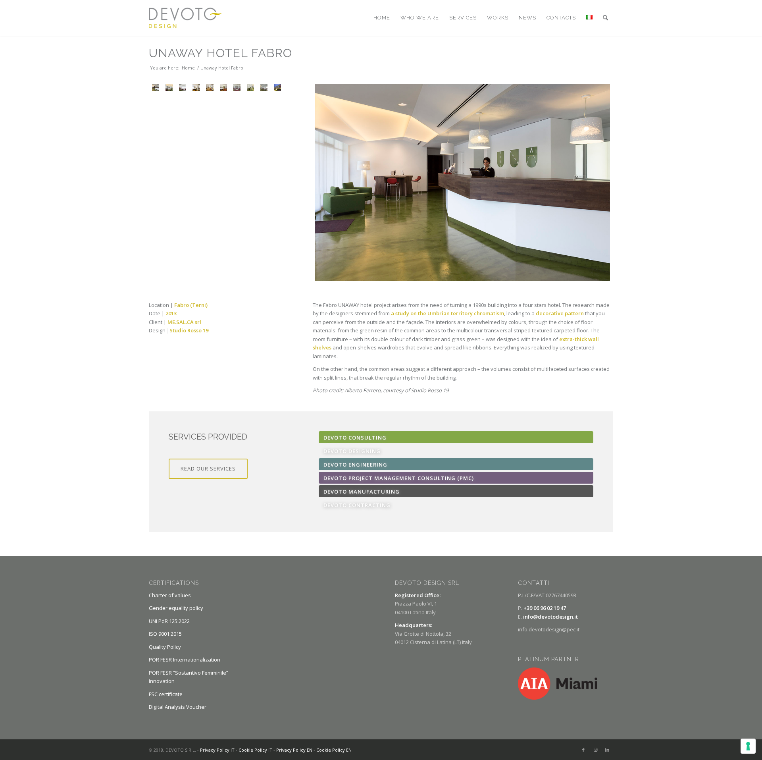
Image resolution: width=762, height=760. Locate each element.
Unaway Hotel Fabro (220, 53)
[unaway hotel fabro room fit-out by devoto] (196, 87)
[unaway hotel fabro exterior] (277, 87)
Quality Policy (165, 646)
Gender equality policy (176, 607)
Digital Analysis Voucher (177, 706)
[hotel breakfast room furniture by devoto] (237, 87)
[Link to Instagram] (595, 750)
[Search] (605, 18)
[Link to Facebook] (583, 750)
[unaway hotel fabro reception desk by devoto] (463, 182)
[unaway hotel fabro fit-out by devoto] (250, 87)
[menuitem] (381, 18)
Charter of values (170, 595)
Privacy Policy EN (294, 750)
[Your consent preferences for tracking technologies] (748, 746)
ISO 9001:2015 (165, 633)
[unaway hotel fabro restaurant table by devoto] (182, 87)
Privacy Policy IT (217, 750)
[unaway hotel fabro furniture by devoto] (223, 87)
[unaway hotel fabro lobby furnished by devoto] (169, 87)
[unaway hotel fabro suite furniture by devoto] (209, 87)
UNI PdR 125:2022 (169, 621)
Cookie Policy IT (255, 750)
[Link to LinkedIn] (607, 750)
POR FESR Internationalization (184, 659)
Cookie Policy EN (334, 750)
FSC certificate (166, 694)
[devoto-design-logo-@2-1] (185, 18)
